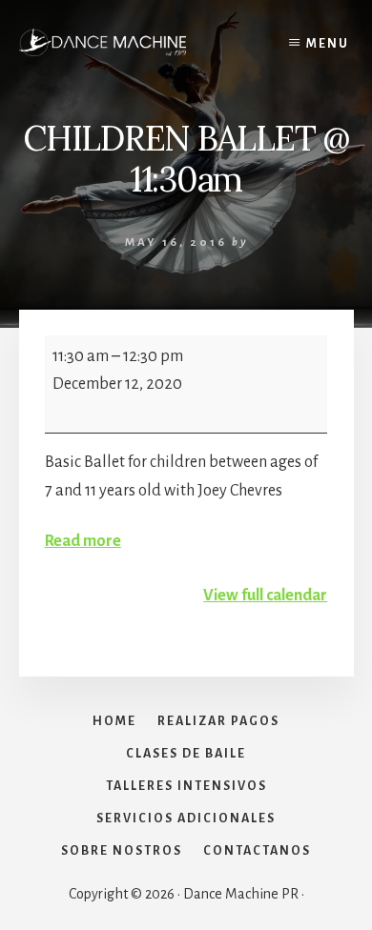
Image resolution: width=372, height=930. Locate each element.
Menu (327, 44)
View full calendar (265, 595)
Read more (83, 541)
